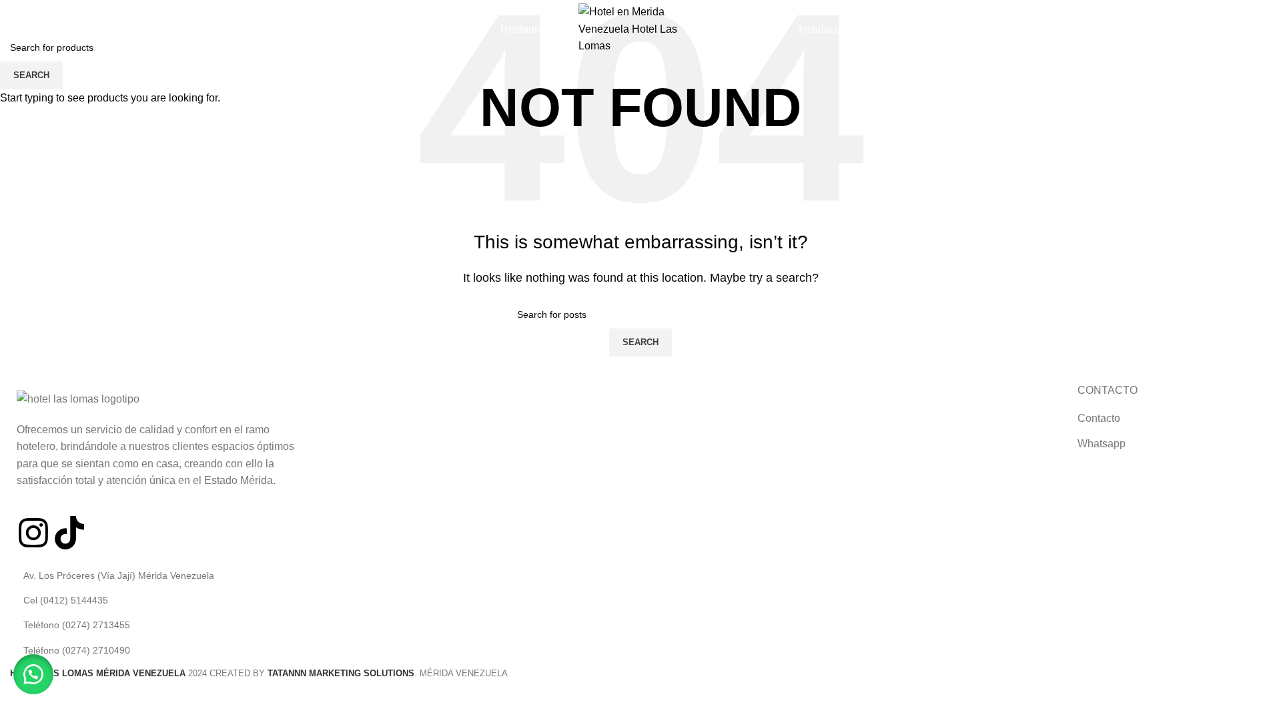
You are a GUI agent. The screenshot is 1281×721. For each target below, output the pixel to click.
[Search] (14, 28)
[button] (33, 674)
